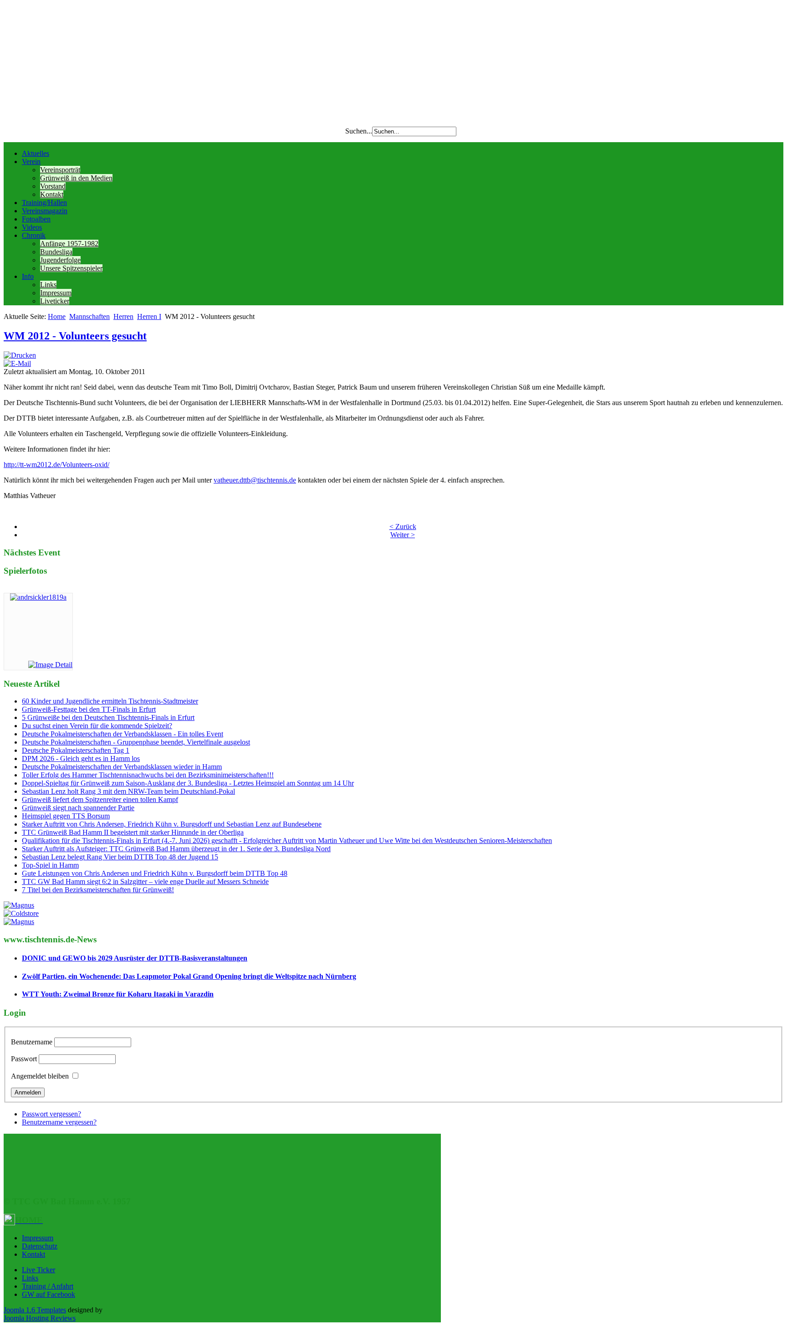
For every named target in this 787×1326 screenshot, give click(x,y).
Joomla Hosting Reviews (40, 1318)
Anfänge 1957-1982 (69, 243)
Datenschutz (39, 1246)
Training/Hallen (44, 202)
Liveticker (54, 301)
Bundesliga (56, 252)
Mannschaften (89, 316)
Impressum (56, 293)
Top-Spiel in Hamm (50, 865)
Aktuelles (35, 153)
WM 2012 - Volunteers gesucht (75, 336)
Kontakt (51, 194)
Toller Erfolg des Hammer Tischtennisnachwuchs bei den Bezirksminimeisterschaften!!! (148, 775)
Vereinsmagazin (44, 211)
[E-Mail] (17, 363)
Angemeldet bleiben (40, 1076)
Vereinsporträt (60, 170)
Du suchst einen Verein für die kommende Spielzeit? (97, 726)
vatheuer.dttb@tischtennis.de (255, 480)
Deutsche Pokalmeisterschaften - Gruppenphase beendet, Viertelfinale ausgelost (136, 742)
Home (57, 316)
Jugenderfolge (60, 260)
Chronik (34, 235)
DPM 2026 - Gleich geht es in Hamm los (81, 758)
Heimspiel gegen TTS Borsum (66, 816)
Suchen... (358, 131)
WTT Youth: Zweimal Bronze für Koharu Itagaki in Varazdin (118, 994)
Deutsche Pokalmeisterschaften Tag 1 (75, 750)
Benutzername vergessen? (59, 1122)
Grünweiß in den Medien (76, 178)
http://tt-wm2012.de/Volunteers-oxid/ (56, 464)
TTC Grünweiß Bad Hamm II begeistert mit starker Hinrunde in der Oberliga (133, 832)
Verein (31, 161)
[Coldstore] (21, 913)
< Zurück (402, 526)
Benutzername (31, 1042)
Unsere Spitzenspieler (71, 268)
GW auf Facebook (48, 1294)
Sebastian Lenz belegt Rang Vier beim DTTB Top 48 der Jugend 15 (120, 857)
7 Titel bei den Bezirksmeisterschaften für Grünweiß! (98, 890)
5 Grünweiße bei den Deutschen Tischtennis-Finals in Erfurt (108, 717)
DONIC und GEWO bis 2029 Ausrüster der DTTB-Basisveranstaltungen (134, 958)
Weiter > (402, 535)
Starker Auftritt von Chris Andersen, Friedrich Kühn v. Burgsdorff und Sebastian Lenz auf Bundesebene (172, 824)
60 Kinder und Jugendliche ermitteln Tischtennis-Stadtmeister (110, 701)
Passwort (24, 1059)
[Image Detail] (50, 664)
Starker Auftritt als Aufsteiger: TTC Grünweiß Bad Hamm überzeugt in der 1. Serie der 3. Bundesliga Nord (176, 849)
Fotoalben (36, 219)
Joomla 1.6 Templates (35, 1310)
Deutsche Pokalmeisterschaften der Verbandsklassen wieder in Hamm (122, 767)
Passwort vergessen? (51, 1114)
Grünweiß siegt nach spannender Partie (78, 808)
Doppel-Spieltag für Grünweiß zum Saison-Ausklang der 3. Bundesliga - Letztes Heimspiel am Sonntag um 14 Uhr (188, 783)
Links (48, 284)
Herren (123, 316)
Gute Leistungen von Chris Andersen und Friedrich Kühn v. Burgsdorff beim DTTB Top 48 (154, 873)
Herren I (149, 316)
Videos (32, 227)
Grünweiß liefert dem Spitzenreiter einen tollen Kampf (100, 799)
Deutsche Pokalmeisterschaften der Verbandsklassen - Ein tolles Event (122, 734)
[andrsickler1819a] (38, 597)
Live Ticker (38, 1270)
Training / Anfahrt (47, 1286)
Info (28, 276)
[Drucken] (20, 355)
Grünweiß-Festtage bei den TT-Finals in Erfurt (89, 709)
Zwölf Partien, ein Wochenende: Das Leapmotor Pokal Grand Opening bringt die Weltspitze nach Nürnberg (189, 976)
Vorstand (53, 186)
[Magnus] (19, 905)
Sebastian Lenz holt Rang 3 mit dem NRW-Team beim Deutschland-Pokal (128, 791)
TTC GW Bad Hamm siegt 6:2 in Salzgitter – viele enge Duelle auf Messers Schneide (145, 881)
